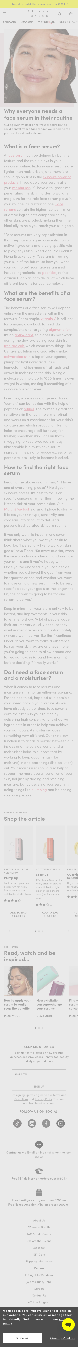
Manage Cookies (62, 1338)
